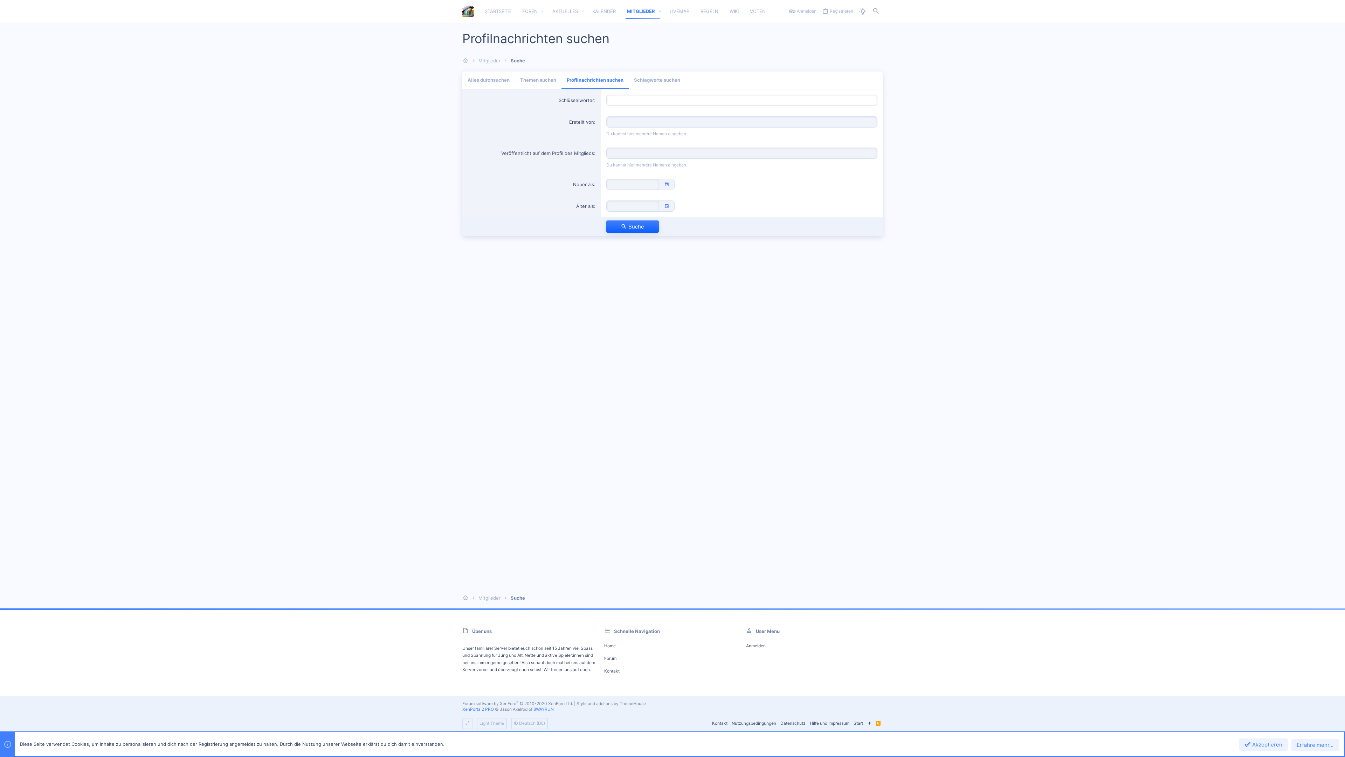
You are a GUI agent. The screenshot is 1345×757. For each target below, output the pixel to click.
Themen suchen (538, 80)
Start (858, 723)
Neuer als (583, 184)
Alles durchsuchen (489, 80)
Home (610, 645)
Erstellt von (581, 122)
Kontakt (612, 671)
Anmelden (756, 645)
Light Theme (492, 723)
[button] (542, 11)
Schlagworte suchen (657, 80)
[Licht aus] (862, 11)
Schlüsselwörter (576, 100)
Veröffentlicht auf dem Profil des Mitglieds (547, 153)
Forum (610, 658)
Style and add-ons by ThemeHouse (611, 703)
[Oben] (869, 723)
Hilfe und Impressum (829, 723)
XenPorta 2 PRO (478, 709)
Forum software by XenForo (517, 703)
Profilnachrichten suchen (595, 80)
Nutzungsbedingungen (754, 723)
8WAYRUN (543, 709)
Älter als (585, 206)
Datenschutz (793, 723)
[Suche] (876, 11)
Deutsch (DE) (531, 723)
